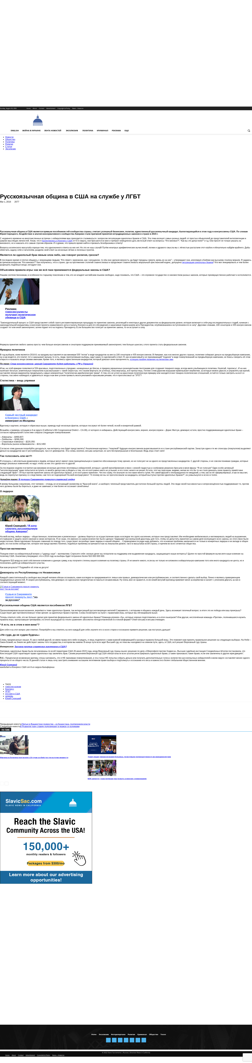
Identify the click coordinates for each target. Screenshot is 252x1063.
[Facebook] (228, 108)
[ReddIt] (51, 210)
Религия (9, 144)
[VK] (89, 210)
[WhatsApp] (32, 210)
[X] (246, 108)
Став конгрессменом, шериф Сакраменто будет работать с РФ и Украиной (46, 364)
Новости (9, 137)
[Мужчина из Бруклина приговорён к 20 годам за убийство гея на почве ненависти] (14, 754)
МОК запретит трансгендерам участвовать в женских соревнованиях (117, 779)
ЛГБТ (7, 691)
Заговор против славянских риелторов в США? (41, 647)
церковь (9, 696)
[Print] (70, 210)
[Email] (61, 210)
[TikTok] (243, 108)
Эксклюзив (10, 149)
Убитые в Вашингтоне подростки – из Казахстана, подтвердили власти (55, 724)
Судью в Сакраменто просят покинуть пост (21, 597)
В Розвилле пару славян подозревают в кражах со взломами (50, 726)
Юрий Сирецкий (8, 665)
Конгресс (9, 689)
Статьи (8, 146)
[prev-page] (2, 783)
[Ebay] (225, 108)
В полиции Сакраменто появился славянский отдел (37, 479)
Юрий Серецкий (13, 698)
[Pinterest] (23, 210)
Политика (10, 142)
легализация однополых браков (197, 262)
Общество (10, 139)
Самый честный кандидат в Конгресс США (21, 418)
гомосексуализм (13, 687)
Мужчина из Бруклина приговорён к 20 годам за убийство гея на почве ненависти (34, 758)
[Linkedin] (42, 210)
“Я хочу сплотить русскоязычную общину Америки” (21, 528)
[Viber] (98, 210)
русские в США (12, 694)
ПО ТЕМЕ (6, 730)
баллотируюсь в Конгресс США (57, 241)
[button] (249, 130)
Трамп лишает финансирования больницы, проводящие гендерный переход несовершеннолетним (129, 757)
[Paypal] (235, 108)
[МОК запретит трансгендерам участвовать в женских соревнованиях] (102, 775)
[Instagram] (232, 108)
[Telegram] (239, 108)
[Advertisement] (123, 120)
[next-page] (6, 783)
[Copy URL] (107, 210)
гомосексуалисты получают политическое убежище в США (20, 313)
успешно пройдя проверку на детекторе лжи (151, 359)
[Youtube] (250, 108)
